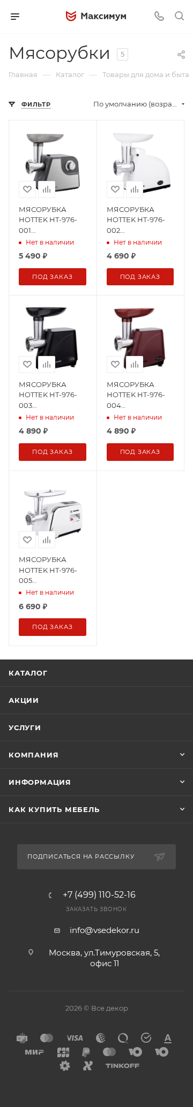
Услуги (25, 727)
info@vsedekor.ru (104, 930)
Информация (40, 782)
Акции (24, 700)
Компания (33, 754)
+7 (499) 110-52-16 (99, 895)
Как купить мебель (54, 809)
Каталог (28, 673)
